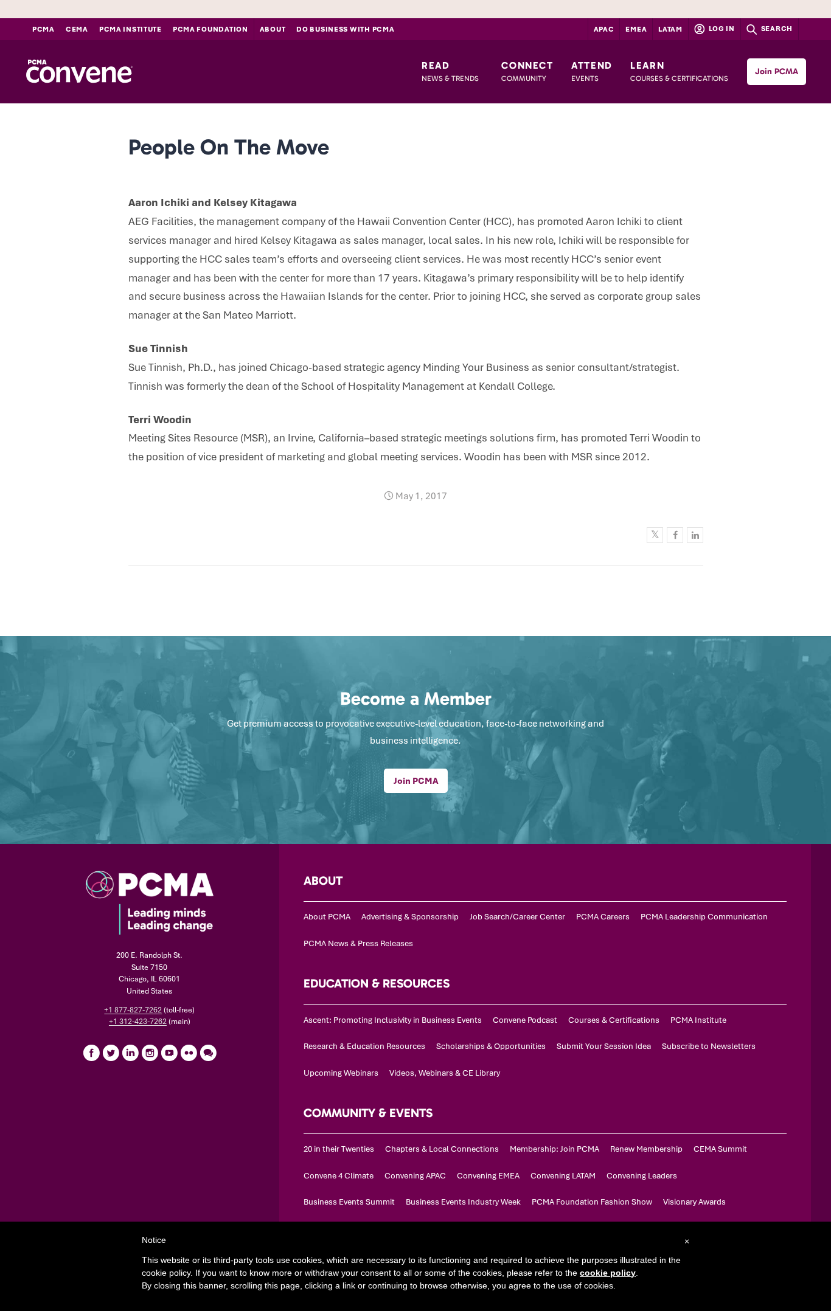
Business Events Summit (349, 1202)
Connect (527, 71)
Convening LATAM (563, 1176)
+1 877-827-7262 (133, 1010)
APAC (604, 29)
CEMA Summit (720, 1149)
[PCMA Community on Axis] (208, 1052)
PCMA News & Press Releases (358, 943)
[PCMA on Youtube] (169, 1052)
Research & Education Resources (364, 1046)
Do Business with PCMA (345, 29)
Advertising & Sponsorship (410, 916)
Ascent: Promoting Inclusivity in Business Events (393, 1020)
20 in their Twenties (339, 1149)
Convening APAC (415, 1176)
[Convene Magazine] (79, 71)
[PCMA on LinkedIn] (130, 1052)
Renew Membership (646, 1149)
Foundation (210, 29)
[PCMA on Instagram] (149, 1052)
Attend (592, 71)
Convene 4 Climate (339, 1176)
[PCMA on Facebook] (91, 1052)
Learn (679, 71)
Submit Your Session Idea (604, 1046)
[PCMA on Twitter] (110, 1052)
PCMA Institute (130, 29)
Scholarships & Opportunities (491, 1046)
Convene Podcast (525, 1020)
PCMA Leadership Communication (704, 916)
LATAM (670, 29)
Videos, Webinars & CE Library (444, 1073)
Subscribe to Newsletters (709, 1046)
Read (450, 71)
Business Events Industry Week (463, 1202)
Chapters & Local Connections (442, 1149)
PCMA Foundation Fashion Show (592, 1202)
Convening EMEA (488, 1176)
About (273, 29)
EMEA (636, 29)
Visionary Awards (694, 1202)
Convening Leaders (642, 1176)
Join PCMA (776, 71)
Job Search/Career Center (517, 916)
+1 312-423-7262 (138, 1021)
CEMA (77, 29)
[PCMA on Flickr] (188, 1052)
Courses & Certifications (613, 1020)
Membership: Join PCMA (554, 1149)
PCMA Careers (603, 916)
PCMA (43, 29)
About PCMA (327, 916)
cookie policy (608, 1273)
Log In (721, 28)
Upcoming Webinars (341, 1073)
